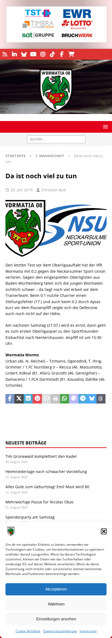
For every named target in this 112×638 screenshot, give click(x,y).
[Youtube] (33, 54)
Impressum (88, 631)
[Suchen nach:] (56, 139)
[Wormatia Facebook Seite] (62, 54)
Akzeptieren (56, 589)
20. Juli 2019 (22, 189)
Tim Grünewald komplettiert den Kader (41, 456)
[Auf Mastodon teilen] (73, 399)
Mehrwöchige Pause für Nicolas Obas (39, 501)
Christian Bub (53, 189)
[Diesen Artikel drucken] (55, 399)
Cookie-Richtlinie (28, 631)
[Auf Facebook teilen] (9, 399)
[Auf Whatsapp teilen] (64, 399)
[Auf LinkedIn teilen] (28, 399)
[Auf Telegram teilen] (82, 399)
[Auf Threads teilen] (101, 399)
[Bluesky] (24, 54)
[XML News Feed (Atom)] (5, 54)
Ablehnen (56, 604)
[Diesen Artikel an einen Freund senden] (46, 399)
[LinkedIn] (14, 54)
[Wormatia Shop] (71, 54)
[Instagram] (43, 54)
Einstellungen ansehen (56, 619)
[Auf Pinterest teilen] (37, 399)
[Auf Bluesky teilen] (91, 399)
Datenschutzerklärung (60, 631)
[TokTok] (52, 54)
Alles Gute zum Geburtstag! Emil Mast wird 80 (47, 486)
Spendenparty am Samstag (30, 517)
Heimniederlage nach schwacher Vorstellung (46, 471)
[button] (104, 531)
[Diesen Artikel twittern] (18, 399)
